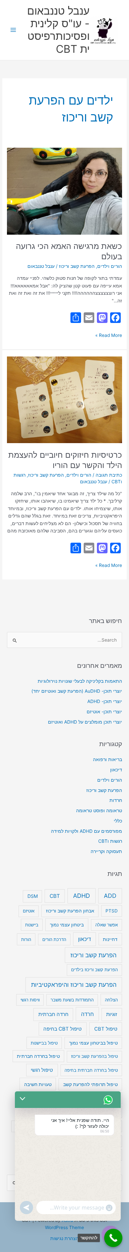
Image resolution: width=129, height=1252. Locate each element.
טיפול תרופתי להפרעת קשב (90, 1084)
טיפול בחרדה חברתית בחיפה (91, 1070)
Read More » (108, 335)
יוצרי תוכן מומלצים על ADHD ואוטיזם (85, 722)
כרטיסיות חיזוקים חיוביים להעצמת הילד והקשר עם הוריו (65, 460)
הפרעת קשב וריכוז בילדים (94, 969)
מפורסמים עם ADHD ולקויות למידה (86, 831)
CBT (55, 896)
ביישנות (31, 924)
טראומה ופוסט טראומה (99, 810)
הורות (26, 939)
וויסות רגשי (30, 999)
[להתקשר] (113, 1238)
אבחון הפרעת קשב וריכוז (70, 910)
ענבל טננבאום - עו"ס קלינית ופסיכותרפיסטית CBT (58, 29)
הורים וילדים (109, 266)
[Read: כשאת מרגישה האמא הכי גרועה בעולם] (64, 191)
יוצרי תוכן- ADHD (104, 701)
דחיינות (110, 939)
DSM (32, 896)
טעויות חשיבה (38, 1084)
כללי (118, 820)
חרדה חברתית (53, 1014)
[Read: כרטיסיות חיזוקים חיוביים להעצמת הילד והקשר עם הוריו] (64, 399)
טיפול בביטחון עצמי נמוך (93, 1043)
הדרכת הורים (54, 939)
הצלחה (111, 999)
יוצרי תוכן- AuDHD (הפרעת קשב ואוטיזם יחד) (76, 691)
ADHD (81, 895)
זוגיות (111, 1014)
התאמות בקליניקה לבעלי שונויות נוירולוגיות (80, 681)
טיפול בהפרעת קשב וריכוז (94, 1056)
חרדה (87, 1014)
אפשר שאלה (106, 924)
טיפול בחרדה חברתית (38, 1056)
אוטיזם (28, 910)
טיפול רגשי (42, 1070)
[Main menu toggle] (13, 30)
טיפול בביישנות (44, 1043)
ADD (110, 895)
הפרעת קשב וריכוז (77, 266)
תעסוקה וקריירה (106, 851)
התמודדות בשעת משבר (72, 999)
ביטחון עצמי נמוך (67, 924)
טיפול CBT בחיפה (62, 1029)
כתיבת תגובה (109, 475)
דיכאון (116, 769)
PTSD (112, 910)
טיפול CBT (105, 1029)
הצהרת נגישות (64, 1238)
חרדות (115, 800)
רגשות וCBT (110, 841)
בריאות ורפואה (107, 759)
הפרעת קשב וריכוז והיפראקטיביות (73, 984)
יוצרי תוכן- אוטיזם (104, 711)
